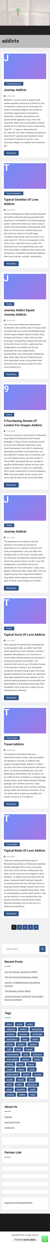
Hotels (9, 304)
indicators (37, 1054)
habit (9, 1049)
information (12, 1059)
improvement (13, 1054)
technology (32, 1084)
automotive (37, 1029)
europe (10, 1044)
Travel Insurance (13, 84)
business (23, 1034)
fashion (21, 1044)
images (29, 1049)
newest (21, 1069)
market (10, 1069)
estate (35, 1039)
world (32, 1094)
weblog (22, 1094)
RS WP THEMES (29, 1240)
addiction (11, 1029)
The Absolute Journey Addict (17, 991)
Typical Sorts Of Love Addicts (24, 634)
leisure (31, 1064)
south (9, 1084)
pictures (37, 1074)
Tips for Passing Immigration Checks (21, 977)
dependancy (12, 1039)
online (32, 1069)
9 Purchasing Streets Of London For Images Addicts (23, 423)
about (9, 1024)
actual (19, 1024)
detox (25, 1039)
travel (9, 1089)
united (32, 1089)
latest (20, 1064)
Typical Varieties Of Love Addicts (21, 202)
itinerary (25, 1059)
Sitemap (8, 1117)
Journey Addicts (15, 90)
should (21, 1079)
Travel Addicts (14, 744)
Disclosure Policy (12, 1122)
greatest (33, 1044)
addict (30, 1024)
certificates (37, 1034)
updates (10, 1094)
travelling (21, 1089)
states (19, 1084)
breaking (10, 1034)
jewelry (37, 1059)
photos (26, 1074)
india (25, 1054)
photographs (12, 1074)
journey (10, 1064)
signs (31, 1079)
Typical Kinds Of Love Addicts (24, 850)
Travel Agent (12, 738)
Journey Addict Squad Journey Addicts (19, 312)
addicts (23, 1029)
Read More (11, 153)
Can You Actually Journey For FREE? (20, 972)
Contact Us (9, 1127)
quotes (10, 1079)
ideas (18, 1049)
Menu (6, 30)
